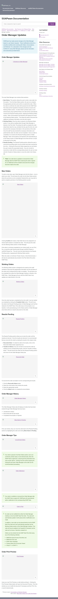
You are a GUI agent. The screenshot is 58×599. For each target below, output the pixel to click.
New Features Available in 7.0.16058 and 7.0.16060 (18, 30)
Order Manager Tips (9, 435)
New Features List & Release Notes (23, 29)
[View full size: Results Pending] (20, 325)
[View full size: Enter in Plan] (20, 507)
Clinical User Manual (43, 46)
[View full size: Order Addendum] (20, 480)
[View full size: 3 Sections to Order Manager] (20, 77)
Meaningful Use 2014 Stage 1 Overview (47, 64)
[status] (20, 45)
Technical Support (42, 80)
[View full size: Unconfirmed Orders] (20, 444)
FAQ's (40, 94)
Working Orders (8, 264)
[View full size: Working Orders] (20, 289)
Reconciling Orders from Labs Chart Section (27, 593)
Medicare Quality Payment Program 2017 (47, 66)
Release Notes (42, 72)
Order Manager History (10, 394)
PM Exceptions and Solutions (44, 60)
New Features (42, 71)
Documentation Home (8, 8)
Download (41, 78)
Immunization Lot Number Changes (19, 592)
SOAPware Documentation (8, 29)
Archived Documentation (9, 10)
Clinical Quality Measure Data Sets (46, 96)
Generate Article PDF (45, 35)
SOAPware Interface (43, 90)
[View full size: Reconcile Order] (20, 366)
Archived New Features (43, 73)
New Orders (6, 171)
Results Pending (8, 314)
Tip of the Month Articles (43, 50)
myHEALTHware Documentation (35, 8)
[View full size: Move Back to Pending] (20, 422)
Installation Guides (42, 81)
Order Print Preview (9, 552)
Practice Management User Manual (46, 54)
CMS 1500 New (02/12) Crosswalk (45, 58)
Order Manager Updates (10, 57)
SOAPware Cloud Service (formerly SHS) (47, 86)
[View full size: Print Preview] (20, 567)
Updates (40, 79)
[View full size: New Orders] (20, 210)
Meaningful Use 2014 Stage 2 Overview (47, 65)
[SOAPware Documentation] (6, 5)
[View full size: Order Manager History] (20, 400)
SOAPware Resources (20, 8)
